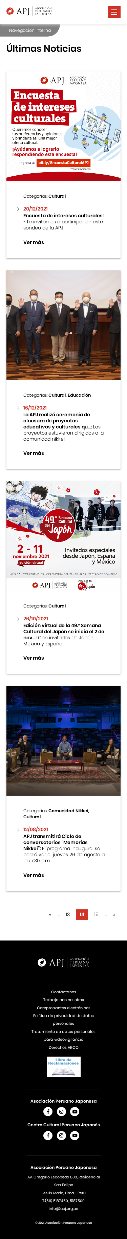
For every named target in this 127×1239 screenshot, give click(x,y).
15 (96, 914)
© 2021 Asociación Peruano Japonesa (63, 1223)
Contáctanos (63, 992)
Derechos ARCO (64, 1047)
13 (68, 914)
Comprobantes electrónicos (63, 1008)
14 (82, 914)
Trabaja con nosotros (63, 999)
